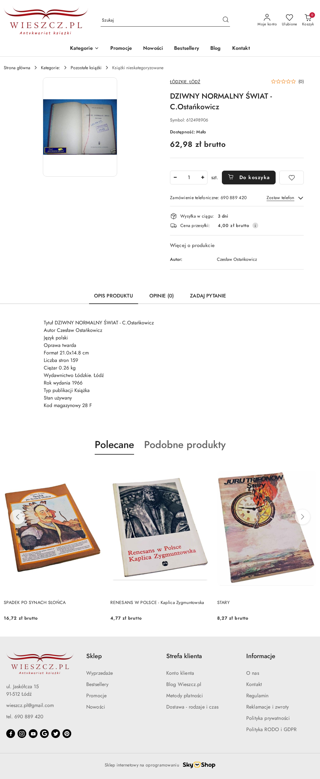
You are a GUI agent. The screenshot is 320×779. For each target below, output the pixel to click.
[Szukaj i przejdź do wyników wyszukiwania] (225, 20)
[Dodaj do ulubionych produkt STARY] (309, 469)
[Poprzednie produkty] (17, 517)
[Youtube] (33, 733)
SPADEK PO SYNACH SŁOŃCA (35, 602)
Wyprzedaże (99, 673)
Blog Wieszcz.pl (183, 684)
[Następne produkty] (302, 517)
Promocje (96, 695)
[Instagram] (22, 733)
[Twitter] (55, 733)
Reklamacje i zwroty (267, 706)
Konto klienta (180, 673)
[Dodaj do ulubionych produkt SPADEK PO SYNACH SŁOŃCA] (95, 469)
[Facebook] (10, 733)
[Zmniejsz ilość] (175, 177)
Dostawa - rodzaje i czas (192, 706)
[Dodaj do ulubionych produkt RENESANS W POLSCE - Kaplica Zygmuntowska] (202, 469)
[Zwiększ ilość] (202, 177)
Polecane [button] (114, 444)
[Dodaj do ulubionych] (291, 177)
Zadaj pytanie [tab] (208, 295)
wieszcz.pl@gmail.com (30, 705)
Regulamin (257, 695)
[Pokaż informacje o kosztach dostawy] (255, 225)
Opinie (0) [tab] (161, 295)
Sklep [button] (94, 656)
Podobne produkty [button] (185, 444)
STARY (223, 602)
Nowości (95, 706)
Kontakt (254, 684)
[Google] (44, 733)
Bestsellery (97, 684)
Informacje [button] (260, 656)
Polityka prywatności (268, 718)
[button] (84, 49)
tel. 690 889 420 (24, 716)
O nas (252, 673)
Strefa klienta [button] (184, 656)
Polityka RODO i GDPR (271, 729)
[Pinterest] (66, 733)
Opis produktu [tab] (113, 295)
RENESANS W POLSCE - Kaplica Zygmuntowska (157, 602)
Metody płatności (184, 695)
